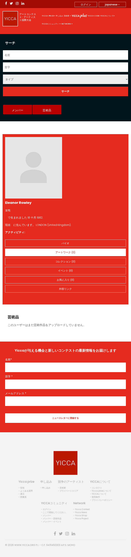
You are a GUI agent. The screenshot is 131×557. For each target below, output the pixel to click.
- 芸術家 (62, 487)
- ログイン (46, 509)
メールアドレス (15, 393)
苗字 (9, 376)
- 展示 (21, 493)
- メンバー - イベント (51, 521)
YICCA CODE (94, 16)
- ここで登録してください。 (54, 512)
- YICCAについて (98, 493)
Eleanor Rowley (18, 202)
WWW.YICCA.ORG (24, 545)
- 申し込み (45, 487)
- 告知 (21, 487)
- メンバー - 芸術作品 (51, 518)
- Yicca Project (80, 518)
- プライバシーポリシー (101, 500)
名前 (8, 360)
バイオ (65, 243)
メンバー (17, 110)
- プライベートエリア (68, 490)
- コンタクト (96, 487)
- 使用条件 (95, 496)
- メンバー (46, 515)
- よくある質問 (26, 490)
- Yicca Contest (81, 509)
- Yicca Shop (80, 515)
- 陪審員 (22, 496)
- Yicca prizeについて (100, 490)
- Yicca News (80, 512)
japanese (111, 4)
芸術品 (47, 110)
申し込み (59, 16)
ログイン (86, 4)
